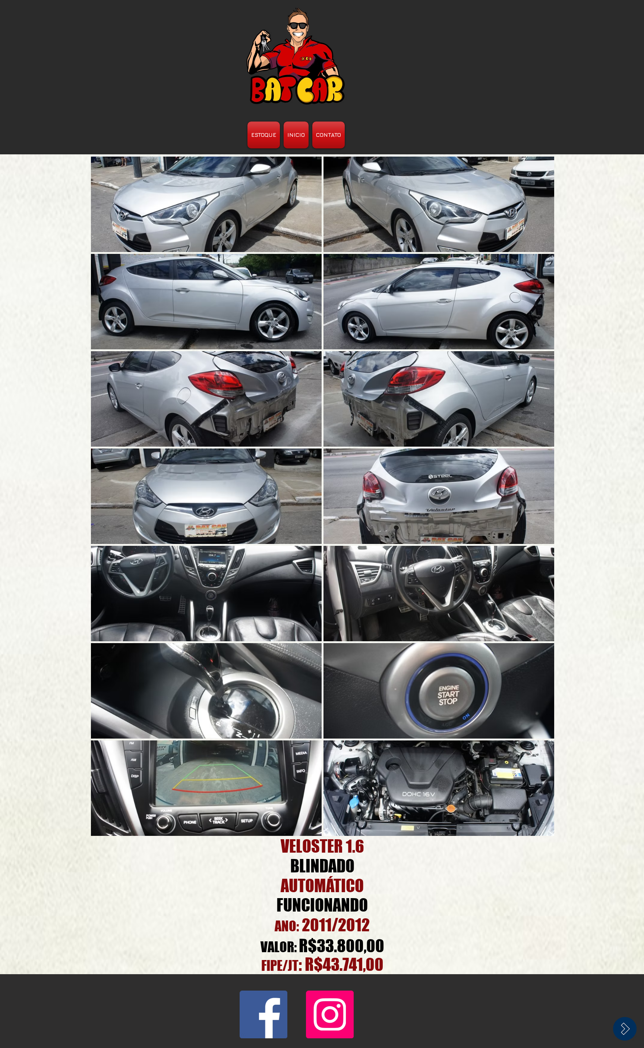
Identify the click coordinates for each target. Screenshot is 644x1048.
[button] (206, 204)
